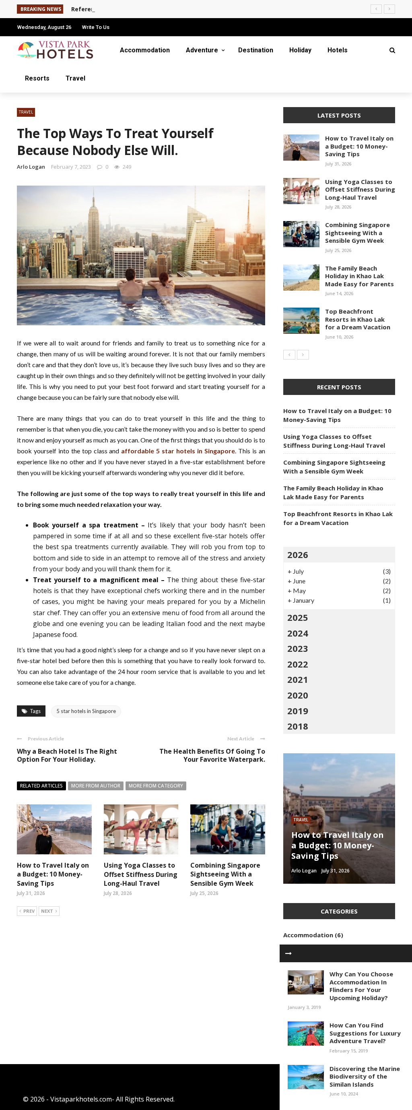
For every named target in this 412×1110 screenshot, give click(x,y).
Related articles (41, 785)
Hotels (338, 50)
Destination (255, 50)
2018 (297, 726)
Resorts (37, 78)
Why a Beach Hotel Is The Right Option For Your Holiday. (67, 755)
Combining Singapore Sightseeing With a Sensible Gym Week (225, 874)
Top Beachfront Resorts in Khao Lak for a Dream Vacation (357, 319)
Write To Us (95, 27)
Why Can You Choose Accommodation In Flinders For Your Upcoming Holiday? (361, 986)
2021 (297, 679)
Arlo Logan (31, 166)
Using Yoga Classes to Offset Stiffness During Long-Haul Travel (140, 874)
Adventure (202, 50)
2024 (297, 633)
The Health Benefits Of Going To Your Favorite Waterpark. (212, 755)
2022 (297, 664)
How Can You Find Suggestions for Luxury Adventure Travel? (365, 1033)
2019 (297, 711)
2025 (297, 617)
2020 (297, 695)
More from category (156, 785)
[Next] (303, 355)
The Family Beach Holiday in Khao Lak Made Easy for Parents (359, 276)
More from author (95, 785)
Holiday (300, 50)
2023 (297, 648)
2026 (297, 554)
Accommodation (145, 50)
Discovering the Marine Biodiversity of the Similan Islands (365, 1076)
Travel (75, 78)
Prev (29, 911)
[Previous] (289, 355)
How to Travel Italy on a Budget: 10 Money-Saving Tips (53, 874)
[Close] (288, 953)
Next (47, 911)
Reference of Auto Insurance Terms (123, 9)
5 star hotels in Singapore (86, 711)
